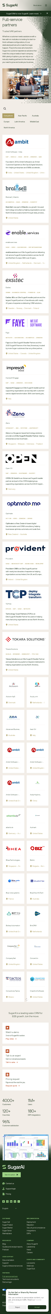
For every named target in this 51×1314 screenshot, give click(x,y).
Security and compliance (36, 1228)
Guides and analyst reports (12, 1247)
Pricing (8, 1194)
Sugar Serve (7, 1230)
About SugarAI (32, 1244)
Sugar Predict (7, 1225)
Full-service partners (10, 1276)
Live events (31, 1263)
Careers (30, 1252)
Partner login (7, 1282)
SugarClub (31, 1268)
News (29, 1249)
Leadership (31, 1247)
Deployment (31, 1222)
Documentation (8, 1260)
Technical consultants (10, 1279)
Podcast (5, 1249)
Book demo (37, 5)
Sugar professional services (12, 1266)
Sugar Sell (6, 1222)
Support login (11, 1189)
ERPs (29, 1233)
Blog (4, 1244)
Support (5, 1263)
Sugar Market (7, 1228)
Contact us (10, 1183)
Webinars (30, 1266)
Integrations (31, 1230)
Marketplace (7, 1233)
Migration (30, 1225)
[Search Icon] (4, 108)
